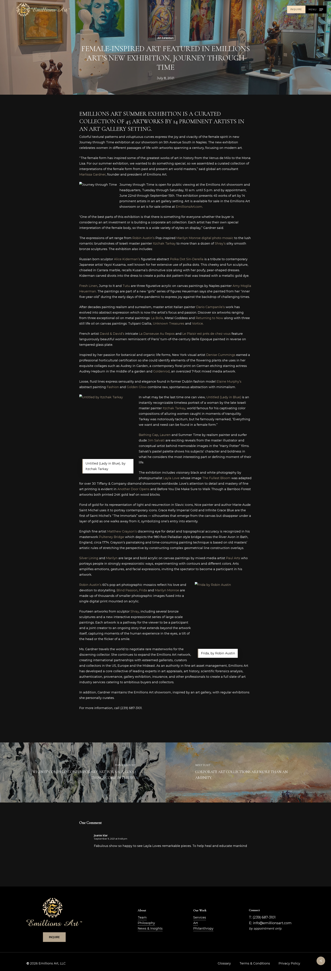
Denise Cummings (220, 355)
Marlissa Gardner (92, 174)
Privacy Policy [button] (289, 963)
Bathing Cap (148, 435)
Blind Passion (127, 590)
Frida (143, 590)
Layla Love (171, 478)
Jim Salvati (156, 440)
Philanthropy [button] (203, 928)
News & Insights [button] (150, 928)
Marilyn (112, 558)
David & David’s (112, 334)
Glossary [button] (224, 963)
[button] (315, 9)
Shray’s (220, 243)
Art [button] (195, 923)
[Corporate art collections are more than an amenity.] (248, 772)
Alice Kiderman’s (127, 259)
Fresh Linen (88, 286)
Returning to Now (209, 318)
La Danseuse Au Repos (157, 334)
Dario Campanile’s (210, 307)
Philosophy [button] (146, 923)
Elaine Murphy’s (229, 381)
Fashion (113, 387)
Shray (135, 611)
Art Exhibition (165, 38)
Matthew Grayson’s (122, 531)
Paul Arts (233, 558)
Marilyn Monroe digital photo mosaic (204, 238)
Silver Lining (88, 558)
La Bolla (157, 318)
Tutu (126, 286)
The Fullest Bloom (216, 478)
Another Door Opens (133, 489)
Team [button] (142, 917)
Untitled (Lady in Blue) (223, 397)
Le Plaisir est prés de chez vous (206, 334)
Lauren (165, 435)
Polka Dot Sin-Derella (186, 259)
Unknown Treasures (168, 323)
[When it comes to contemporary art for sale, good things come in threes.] (83, 772)
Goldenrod (161, 371)
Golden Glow (137, 387)
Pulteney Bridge (111, 537)
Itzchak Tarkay (164, 243)
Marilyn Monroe (167, 590)
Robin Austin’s (143, 238)
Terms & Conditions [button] (254, 963)
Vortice (197, 323)
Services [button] (199, 917)
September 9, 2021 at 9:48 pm (110, 838)
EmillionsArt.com (189, 207)
